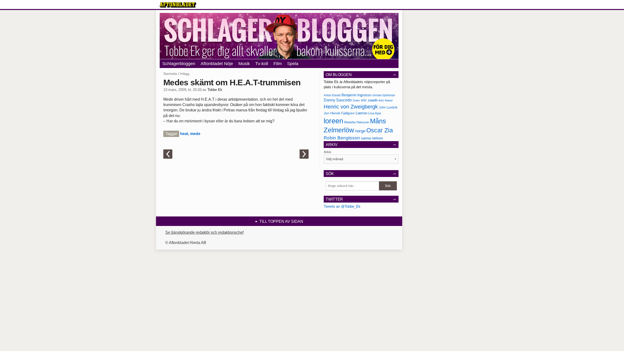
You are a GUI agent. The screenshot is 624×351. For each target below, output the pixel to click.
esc (381, 100)
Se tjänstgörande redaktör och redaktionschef (204, 232)
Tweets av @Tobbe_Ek (342, 206)
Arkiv (327, 152)
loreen (333, 121)
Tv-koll (261, 63)
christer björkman (383, 95)
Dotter (356, 100)
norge (360, 130)
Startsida (170, 74)
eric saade (369, 100)
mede (195, 134)
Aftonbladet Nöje (217, 63)
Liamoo (361, 113)
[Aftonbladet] (178, 5)
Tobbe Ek (214, 90)
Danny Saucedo (338, 100)
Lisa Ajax (374, 113)
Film (277, 63)
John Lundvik (388, 107)
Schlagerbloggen (178, 63)
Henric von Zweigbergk (351, 107)
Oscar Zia (379, 130)
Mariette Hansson (356, 122)
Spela (292, 63)
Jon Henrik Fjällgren (339, 113)
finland (388, 100)
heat (184, 134)
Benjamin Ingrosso (356, 95)
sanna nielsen (372, 138)
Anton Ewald (332, 95)
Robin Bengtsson (342, 137)
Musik (244, 63)
